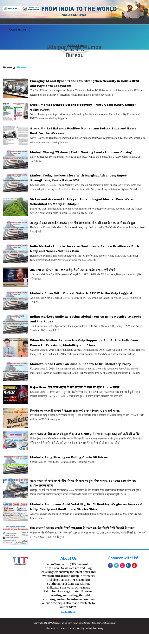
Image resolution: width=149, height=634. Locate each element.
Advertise (91, 628)
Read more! (68, 611)
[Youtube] (134, 565)
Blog (100, 628)
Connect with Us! (123, 557)
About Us (68, 558)
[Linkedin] (128, 565)
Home (7, 67)
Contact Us (62, 628)
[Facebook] (110, 565)
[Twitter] (116, 565)
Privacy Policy (77, 628)
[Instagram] (122, 565)
